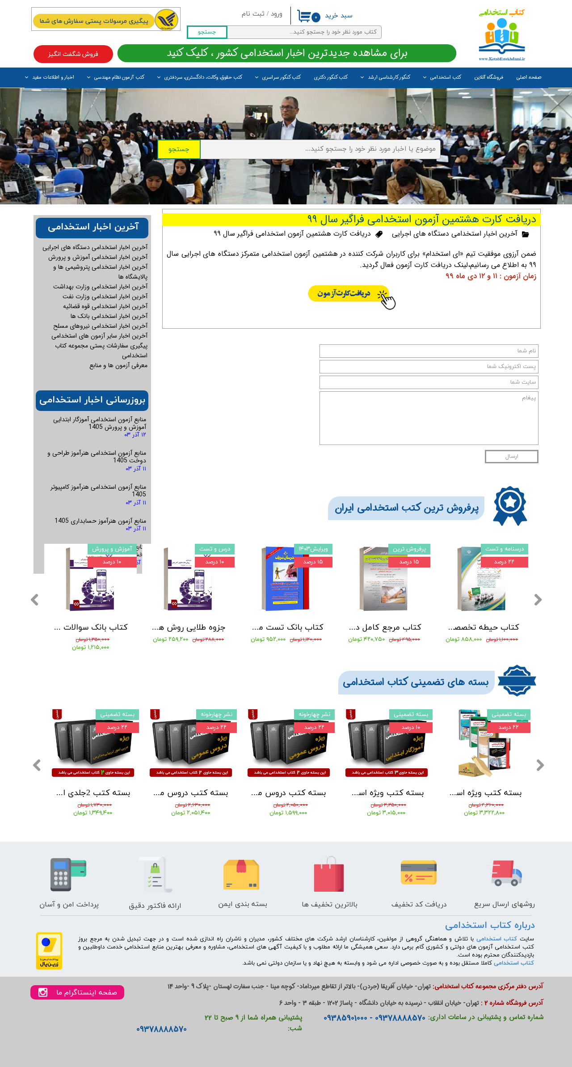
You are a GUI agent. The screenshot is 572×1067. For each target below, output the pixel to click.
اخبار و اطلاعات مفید (53, 77)
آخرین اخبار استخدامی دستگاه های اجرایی (454, 233)
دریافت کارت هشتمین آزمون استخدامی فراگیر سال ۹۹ (292, 233)
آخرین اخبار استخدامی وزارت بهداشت (100, 287)
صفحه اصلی (529, 77)
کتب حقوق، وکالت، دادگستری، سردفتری (203, 77)
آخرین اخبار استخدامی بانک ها (109, 316)
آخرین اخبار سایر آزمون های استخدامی (99, 336)
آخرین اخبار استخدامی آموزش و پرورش (97, 257)
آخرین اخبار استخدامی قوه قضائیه (105, 306)
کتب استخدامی (445, 77)
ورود (276, 14)
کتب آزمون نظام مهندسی (119, 77)
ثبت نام (253, 14)
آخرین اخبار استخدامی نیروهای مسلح (100, 326)
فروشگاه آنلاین (489, 77)
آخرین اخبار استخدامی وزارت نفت (105, 296)
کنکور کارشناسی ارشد (389, 77)
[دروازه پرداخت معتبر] (49, 968)
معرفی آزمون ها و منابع (118, 365)
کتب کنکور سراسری (281, 77)
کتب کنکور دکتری (331, 77)
